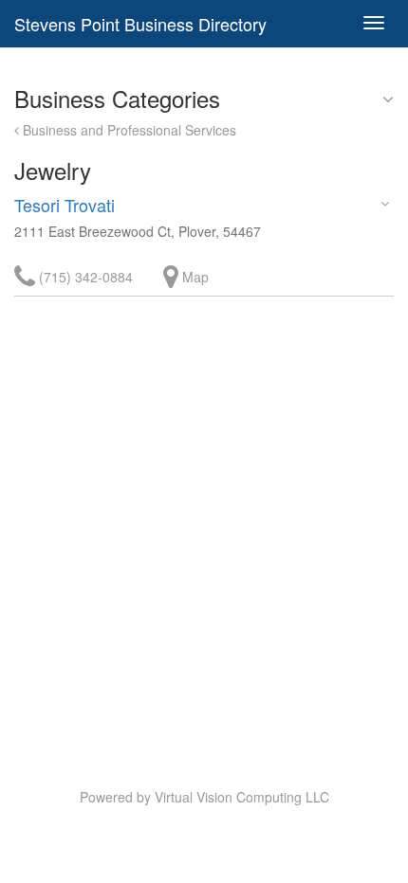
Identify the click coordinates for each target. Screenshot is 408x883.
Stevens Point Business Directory (140, 23)
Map (193, 276)
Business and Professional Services (127, 129)
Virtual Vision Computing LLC (242, 796)
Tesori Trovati (64, 204)
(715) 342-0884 (84, 276)
